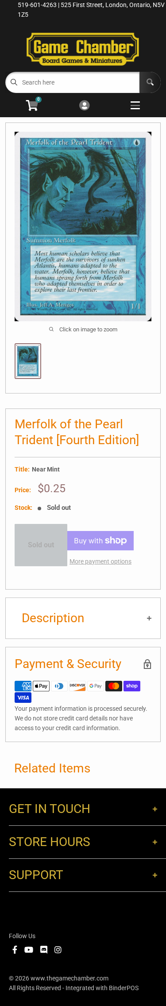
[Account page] (84, 106)
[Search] (150, 82)
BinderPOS (124, 987)
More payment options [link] (100, 561)
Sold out (41, 545)
